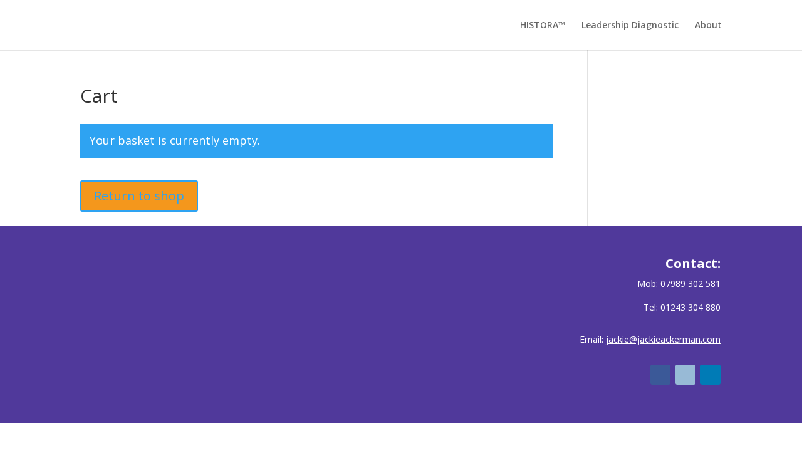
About (708, 26)
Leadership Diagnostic (630, 26)
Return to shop (139, 195)
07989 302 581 (690, 283)
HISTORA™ (542, 26)
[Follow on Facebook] (660, 375)
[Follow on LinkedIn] (710, 375)
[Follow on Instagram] (685, 375)
